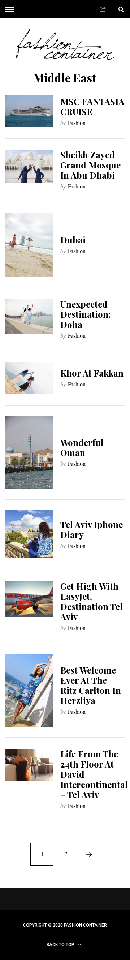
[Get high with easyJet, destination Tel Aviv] (29, 599)
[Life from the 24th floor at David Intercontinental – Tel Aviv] (29, 765)
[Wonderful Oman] (29, 452)
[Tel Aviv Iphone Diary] (29, 534)
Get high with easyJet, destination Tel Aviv (91, 601)
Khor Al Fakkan (92, 373)
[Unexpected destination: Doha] (29, 316)
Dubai (73, 239)
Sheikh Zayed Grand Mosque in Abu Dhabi (90, 165)
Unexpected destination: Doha (85, 314)
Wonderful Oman (82, 447)
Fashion (77, 122)
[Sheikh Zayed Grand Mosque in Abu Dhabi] (29, 166)
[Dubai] (29, 245)
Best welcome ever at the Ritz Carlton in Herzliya (90, 685)
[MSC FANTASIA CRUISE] (29, 111)
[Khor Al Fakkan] (29, 378)
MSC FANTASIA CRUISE (92, 106)
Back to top (61, 944)
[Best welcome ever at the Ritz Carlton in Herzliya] (29, 690)
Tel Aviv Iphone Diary (91, 529)
